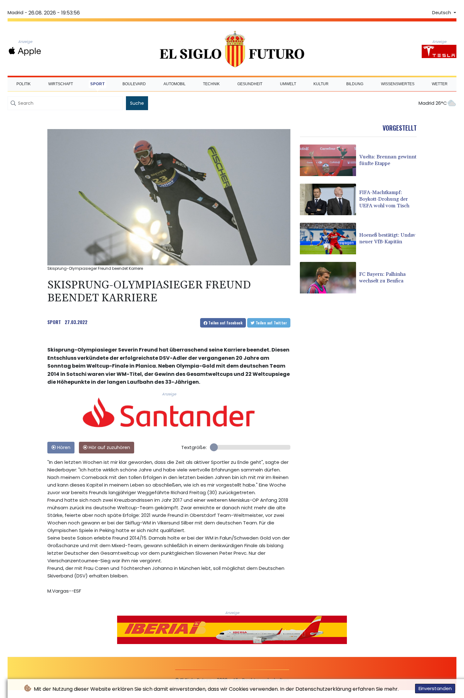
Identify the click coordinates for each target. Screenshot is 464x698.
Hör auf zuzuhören (108, 447)
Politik (23, 84)
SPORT (54, 321)
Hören (63, 447)
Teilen (224, 322)
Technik (211, 84)
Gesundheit (249, 84)
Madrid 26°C (433, 103)
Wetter (440, 84)
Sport (97, 84)
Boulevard (134, 84)
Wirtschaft (60, 84)
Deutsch (442, 12)
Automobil (175, 84)
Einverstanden (435, 688)
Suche (137, 103)
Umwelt (288, 84)
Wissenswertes (397, 84)
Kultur (321, 84)
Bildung (354, 84)
